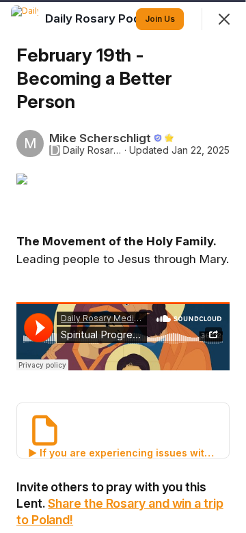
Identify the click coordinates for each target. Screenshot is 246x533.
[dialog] (123, 266)
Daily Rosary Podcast (92, 150)
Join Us (160, 19)
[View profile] (24, 19)
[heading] (107, 18)
